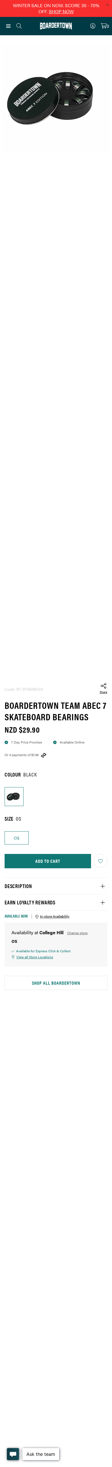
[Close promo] (107, 4)
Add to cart (47, 861)
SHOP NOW (61, 11)
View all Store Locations (34, 956)
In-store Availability (54, 916)
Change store (77, 932)
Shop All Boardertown (56, 983)
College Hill (51, 932)
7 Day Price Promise (26, 742)
